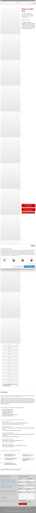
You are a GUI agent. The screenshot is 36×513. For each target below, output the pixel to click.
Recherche (31, 3)
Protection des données (22, 500)
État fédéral (21, 485)
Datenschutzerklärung (9, 255)
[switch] (13, 260)
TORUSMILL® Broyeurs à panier (6, 487)
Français (3, 0)
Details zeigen (31, 263)
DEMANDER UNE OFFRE (28, 212)
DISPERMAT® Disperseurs (5, 478)
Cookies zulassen (29, 266)
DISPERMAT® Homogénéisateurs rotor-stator (9, 485)
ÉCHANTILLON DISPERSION (28, 205)
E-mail (29, 488)
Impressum (17, 255)
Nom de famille (30, 478)
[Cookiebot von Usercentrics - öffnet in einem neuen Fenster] (31, 245)
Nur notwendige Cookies (18, 266)
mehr (33, 28)
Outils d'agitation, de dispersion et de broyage (9, 501)
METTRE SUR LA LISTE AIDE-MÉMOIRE (28, 209)
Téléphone (20, 488)
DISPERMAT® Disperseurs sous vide (7, 481)
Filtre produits (32, 3)
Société (20, 482)
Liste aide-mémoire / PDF (34, 3)
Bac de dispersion (4, 499)
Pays (29, 482)
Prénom (20, 478)
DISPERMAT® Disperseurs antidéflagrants (8, 480)
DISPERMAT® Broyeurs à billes (6, 486)
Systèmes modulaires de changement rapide (8, 493)
